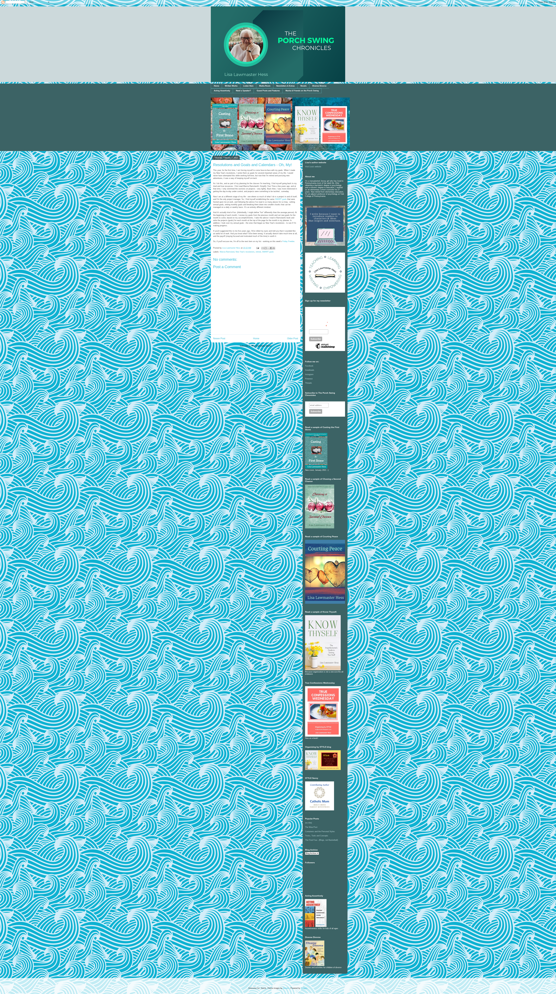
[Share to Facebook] (271, 248)
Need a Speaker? (243, 91)
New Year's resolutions (245, 252)
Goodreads (309, 370)
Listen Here (248, 86)
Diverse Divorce (319, 86)
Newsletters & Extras (285, 86)
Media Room (264, 86)
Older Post (292, 338)
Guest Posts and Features (268, 91)
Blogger (304, 988)
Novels (303, 86)
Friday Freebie (288, 241)
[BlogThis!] (265, 248)
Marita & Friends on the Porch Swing (302, 91)
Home (216, 86)
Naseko (286, 988)
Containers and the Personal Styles (320, 831)
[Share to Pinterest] (273, 248)
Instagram (309, 374)
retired (258, 252)
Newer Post (219, 338)
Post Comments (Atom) (261, 346)
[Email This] (262, 248)
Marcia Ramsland (227, 252)
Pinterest (309, 379)
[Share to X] (268, 248)
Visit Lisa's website (313, 166)
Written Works (231, 86)
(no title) (308, 823)
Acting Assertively (222, 91)
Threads (308, 383)
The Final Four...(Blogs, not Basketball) (321, 840)
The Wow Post (311, 827)
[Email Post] (257, 248)
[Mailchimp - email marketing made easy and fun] (325, 348)
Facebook (309, 366)
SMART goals (281, 199)
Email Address (318, 326)
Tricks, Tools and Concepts (316, 836)
